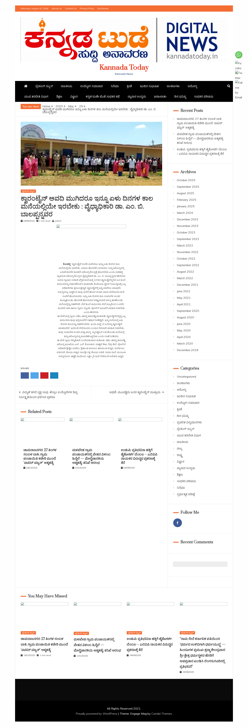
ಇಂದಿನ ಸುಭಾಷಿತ (149, 86)
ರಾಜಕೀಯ (66, 86)
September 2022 (188, 265)
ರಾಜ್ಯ (179, 448)
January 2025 (186, 206)
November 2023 (187, 226)
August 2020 (185, 317)
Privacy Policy (87, 8)
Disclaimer (103, 8)
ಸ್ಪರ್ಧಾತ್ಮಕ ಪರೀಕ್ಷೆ (186, 494)
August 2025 (185, 193)
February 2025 (186, 199)
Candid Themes (161, 713)
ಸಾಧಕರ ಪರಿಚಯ (203, 96)
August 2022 (185, 271)
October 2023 (186, 232)
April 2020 (184, 337)
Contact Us (71, 8)
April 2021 (184, 304)
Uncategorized (186, 376)
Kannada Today (124, 67)
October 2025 (186, 180)
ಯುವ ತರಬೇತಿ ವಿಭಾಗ (36, 96)
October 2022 (186, 258)
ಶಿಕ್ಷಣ (59, 96)
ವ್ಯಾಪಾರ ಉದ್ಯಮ (137, 96)
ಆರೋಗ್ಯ (192, 86)
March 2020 (185, 343)
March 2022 (185, 278)
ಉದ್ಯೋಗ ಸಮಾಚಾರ (91, 86)
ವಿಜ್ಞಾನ (74, 96)
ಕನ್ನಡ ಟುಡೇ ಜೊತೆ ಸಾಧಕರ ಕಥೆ (103, 96)
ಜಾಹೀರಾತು (160, 96)
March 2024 (185, 213)
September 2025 (188, 186)
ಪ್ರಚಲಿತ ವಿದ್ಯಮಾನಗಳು (189, 422)
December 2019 (187, 350)
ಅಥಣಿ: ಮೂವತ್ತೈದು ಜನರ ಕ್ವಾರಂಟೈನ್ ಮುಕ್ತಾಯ (134, 392)
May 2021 (184, 298)
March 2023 (185, 245)
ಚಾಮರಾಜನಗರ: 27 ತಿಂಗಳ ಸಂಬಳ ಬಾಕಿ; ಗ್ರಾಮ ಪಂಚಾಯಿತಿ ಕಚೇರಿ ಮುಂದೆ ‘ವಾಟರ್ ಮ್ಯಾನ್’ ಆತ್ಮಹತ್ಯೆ (39, 456)
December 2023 (187, 219)
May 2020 (184, 330)
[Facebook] (177, 522)
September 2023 (188, 239)
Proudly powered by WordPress (97, 713)
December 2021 (187, 284)
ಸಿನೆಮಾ (115, 86)
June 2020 (183, 324)
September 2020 (188, 311)
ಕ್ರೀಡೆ (129, 86)
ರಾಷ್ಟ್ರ (180, 455)
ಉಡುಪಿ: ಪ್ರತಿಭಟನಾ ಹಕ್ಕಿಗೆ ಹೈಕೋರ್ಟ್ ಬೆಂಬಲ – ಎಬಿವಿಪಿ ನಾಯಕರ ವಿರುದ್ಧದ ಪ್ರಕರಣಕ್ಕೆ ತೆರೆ (139, 456)
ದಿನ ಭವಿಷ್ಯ (180, 96)
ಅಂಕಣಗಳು (173, 86)
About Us (57, 8)
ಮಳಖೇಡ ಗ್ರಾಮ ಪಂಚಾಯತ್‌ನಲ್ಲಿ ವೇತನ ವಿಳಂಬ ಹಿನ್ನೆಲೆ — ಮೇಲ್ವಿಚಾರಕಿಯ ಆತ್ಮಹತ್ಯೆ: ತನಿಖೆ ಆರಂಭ (91, 456)
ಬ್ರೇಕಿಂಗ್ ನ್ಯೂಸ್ (44, 86)
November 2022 (187, 252)
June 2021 (183, 291)
